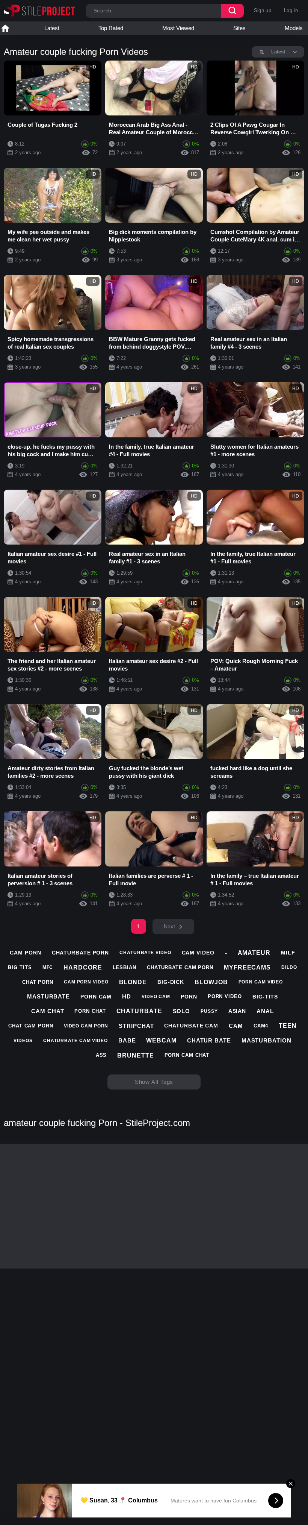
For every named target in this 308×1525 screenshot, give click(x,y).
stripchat (136, 1026)
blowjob (211, 982)
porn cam (96, 997)
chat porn (37, 982)
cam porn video (86, 982)
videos (23, 1040)
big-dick (170, 982)
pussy (209, 1011)
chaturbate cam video (75, 1040)
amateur (254, 953)
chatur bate (209, 1040)
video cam (156, 996)
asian (237, 1011)
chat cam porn (30, 1026)
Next (169, 926)
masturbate (48, 996)
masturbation (266, 1040)
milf (288, 953)
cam (236, 1026)
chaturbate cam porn (180, 967)
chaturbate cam (191, 1026)
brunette (135, 1055)
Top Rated (110, 28)
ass (101, 1055)
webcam (161, 1040)
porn (189, 997)
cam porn (25, 953)
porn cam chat (187, 1055)
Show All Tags (154, 1082)
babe (127, 1040)
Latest (51, 28)
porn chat (90, 1011)
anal (265, 1011)
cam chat (47, 1011)
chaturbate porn (80, 953)
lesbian (124, 967)
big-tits (265, 997)
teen (288, 1026)
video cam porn (86, 1026)
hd (126, 996)
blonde (133, 982)
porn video (225, 996)
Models (294, 28)
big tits (20, 967)
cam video (198, 953)
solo (181, 1011)
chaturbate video (145, 952)
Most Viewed (178, 28)
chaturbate (139, 1011)
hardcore (82, 967)
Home (5, 28)
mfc (47, 967)
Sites (239, 28)
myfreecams (247, 967)
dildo (289, 967)
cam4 (261, 1026)
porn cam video (261, 982)
